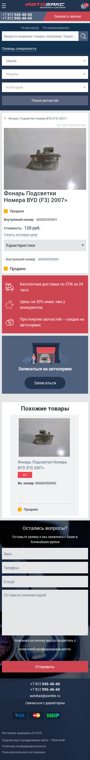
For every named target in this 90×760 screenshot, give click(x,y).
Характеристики (20, 245)
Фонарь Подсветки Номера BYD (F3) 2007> (37, 118)
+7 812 (17, 14)
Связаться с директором (45, 703)
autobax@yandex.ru (45, 695)
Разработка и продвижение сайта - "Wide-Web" (34, 740)
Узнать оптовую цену (20, 234)
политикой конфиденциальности (45, 649)
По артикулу (30, 27)
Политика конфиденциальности (24, 746)
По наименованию (56, 27)
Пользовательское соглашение (23, 752)
